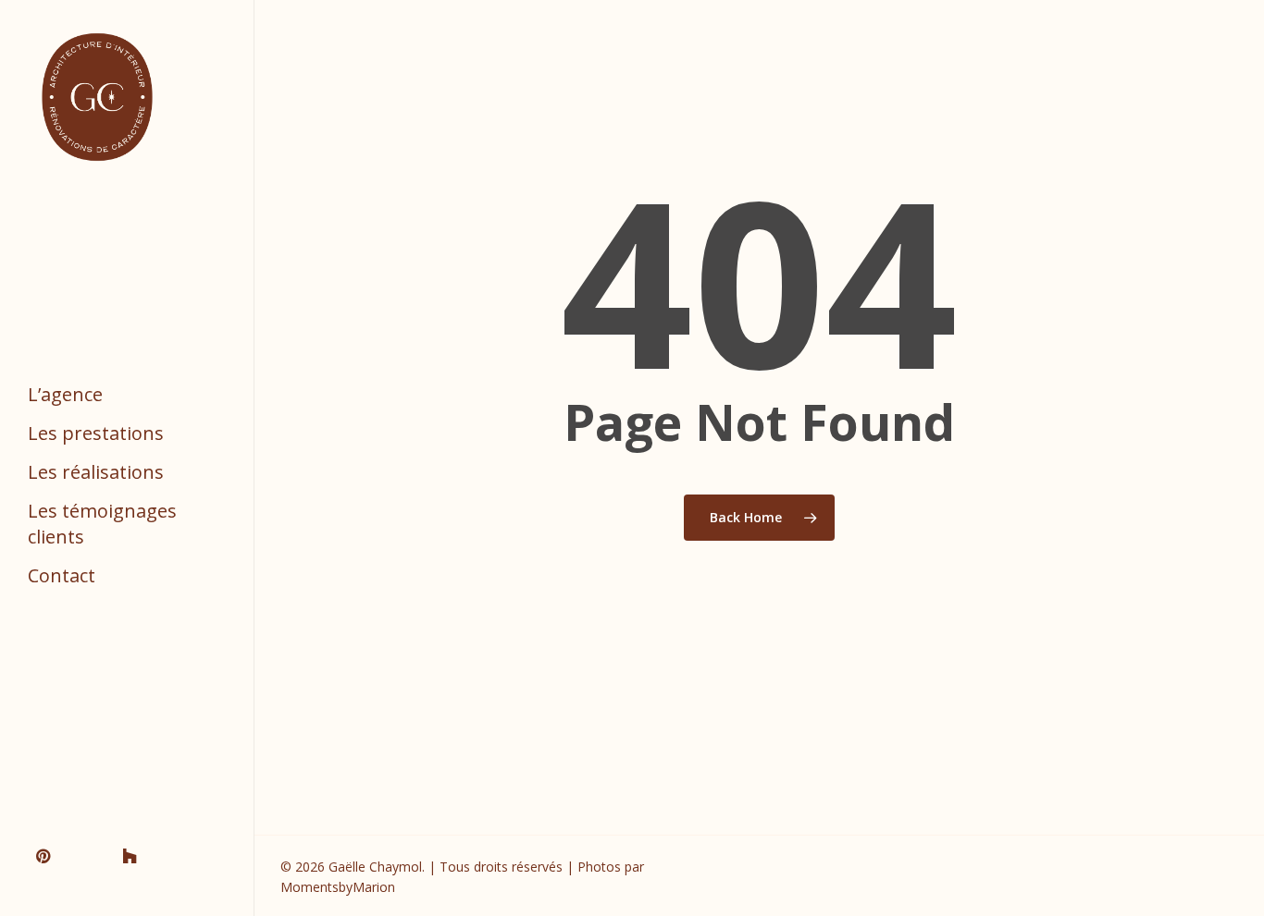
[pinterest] (49, 854)
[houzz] (134, 854)
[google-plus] (91, 854)
